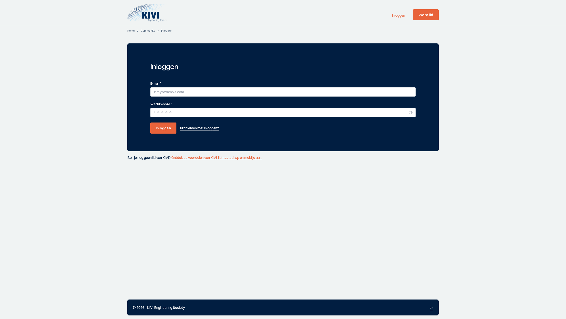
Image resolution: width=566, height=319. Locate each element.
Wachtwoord (161, 104)
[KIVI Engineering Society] (148, 12)
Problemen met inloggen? (199, 128)
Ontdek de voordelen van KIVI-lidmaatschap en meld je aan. (216, 157)
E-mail (155, 83)
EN (431, 307)
